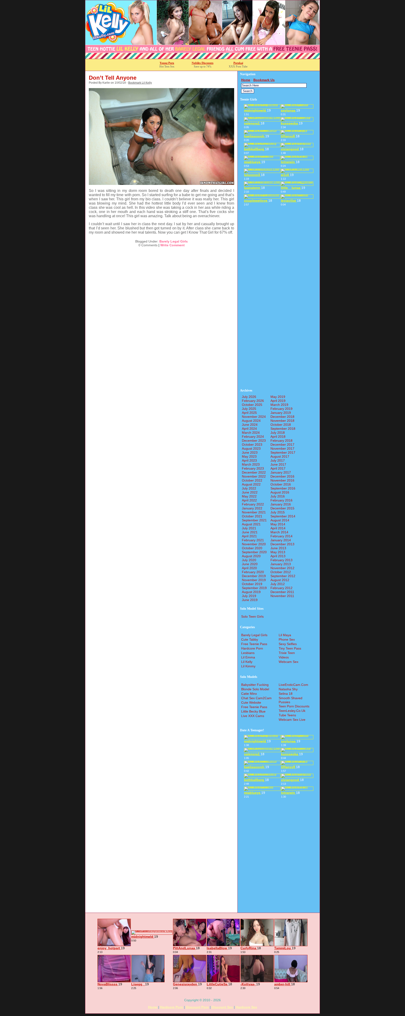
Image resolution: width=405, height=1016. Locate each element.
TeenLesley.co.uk (292, 711)
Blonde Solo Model (255, 689)
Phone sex (287, 639)
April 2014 (277, 528)
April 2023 (249, 460)
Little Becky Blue (253, 711)
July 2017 (277, 460)
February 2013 (281, 560)
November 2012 (282, 568)
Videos (284, 657)
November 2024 (254, 416)
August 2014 (279, 520)
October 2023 (252, 444)
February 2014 (281, 536)
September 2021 (254, 520)
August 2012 (279, 580)
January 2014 (280, 540)
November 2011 (282, 596)
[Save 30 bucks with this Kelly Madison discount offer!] (202, 58)
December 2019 (254, 576)
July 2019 (249, 596)
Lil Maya (285, 635)
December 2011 (282, 592)
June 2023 (250, 452)
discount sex (222, 1007)
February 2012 (281, 588)
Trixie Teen (287, 653)
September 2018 (282, 428)
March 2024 (251, 432)
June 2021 (250, 532)
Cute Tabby (249, 639)
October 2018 (280, 424)
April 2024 (249, 428)
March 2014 (279, 532)
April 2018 (277, 436)
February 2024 (253, 436)
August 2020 (251, 556)
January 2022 (252, 508)
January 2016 (280, 504)
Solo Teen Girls (252, 616)
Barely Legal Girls (173, 241)
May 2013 (277, 552)
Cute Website (251, 702)
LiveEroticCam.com (293, 685)
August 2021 (251, 524)
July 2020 (249, 560)
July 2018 (277, 432)
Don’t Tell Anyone (112, 78)
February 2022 (253, 504)
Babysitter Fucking (255, 685)
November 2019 (254, 580)
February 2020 (253, 572)
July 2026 (249, 397)
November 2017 (282, 448)
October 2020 (252, 548)
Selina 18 (285, 693)
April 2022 (249, 500)
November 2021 (254, 512)
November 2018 (282, 420)
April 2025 (249, 413)
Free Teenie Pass (254, 644)
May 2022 (249, 496)
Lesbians (248, 653)
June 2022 (250, 492)
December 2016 (282, 476)
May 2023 (249, 456)
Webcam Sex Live (292, 719)
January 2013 (280, 564)
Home (245, 80)
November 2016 (282, 480)
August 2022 (251, 484)
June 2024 (250, 424)
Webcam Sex (288, 662)
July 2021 (249, 528)
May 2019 (277, 397)
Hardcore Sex (246, 1007)
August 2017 (279, 456)
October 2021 (252, 516)
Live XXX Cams (252, 716)
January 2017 (280, 472)
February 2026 (253, 401)
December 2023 (254, 440)
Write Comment (172, 245)
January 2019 (280, 413)
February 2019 (281, 409)
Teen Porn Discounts (294, 706)
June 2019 (250, 600)
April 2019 (277, 401)
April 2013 (277, 556)
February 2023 (253, 468)
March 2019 (279, 405)
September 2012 (282, 576)
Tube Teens (287, 715)
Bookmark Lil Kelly (140, 82)
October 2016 (280, 484)
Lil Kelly (246, 662)
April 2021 (249, 536)
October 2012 (280, 572)
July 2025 (249, 409)
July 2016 (277, 496)
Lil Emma (248, 657)
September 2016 (282, 488)
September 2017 (282, 452)
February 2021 (253, 540)
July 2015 (277, 512)
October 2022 (252, 480)
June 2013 (278, 548)
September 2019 (254, 588)
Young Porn (167, 63)
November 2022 (254, 476)
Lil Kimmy (248, 666)
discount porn (197, 1007)
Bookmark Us (264, 80)
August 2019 (251, 592)
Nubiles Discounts (203, 63)
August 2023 (251, 448)
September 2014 (282, 516)
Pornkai (238, 63)
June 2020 (250, 564)
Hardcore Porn (252, 648)
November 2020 (254, 544)
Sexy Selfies (288, 644)
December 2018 (282, 416)
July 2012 (277, 584)
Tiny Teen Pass (290, 648)
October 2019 (252, 584)
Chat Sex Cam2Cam (256, 698)
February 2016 (281, 500)
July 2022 (249, 488)
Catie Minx (249, 693)
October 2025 (252, 405)
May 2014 (277, 524)
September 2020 (254, 552)
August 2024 (251, 420)
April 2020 (249, 568)
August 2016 (279, 492)
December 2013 (282, 544)
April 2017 (277, 468)
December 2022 (254, 472)
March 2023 (251, 464)
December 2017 (282, 444)
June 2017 (278, 464)
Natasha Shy (288, 689)
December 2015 (282, 508)
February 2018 (281, 440)
